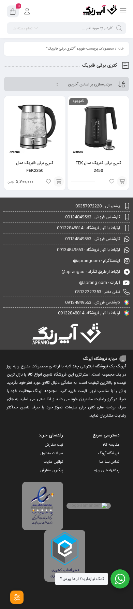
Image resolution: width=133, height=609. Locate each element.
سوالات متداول (52, 453)
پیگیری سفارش (51, 471)
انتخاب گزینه (59, 181)
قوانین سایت (53, 462)
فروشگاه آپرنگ (108, 453)
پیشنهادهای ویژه (106, 471)
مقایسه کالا (111, 445)
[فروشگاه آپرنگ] (100, 11)
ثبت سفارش (54, 445)
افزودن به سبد (122, 181)
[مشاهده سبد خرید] (13, 12)
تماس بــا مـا (109, 462)
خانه (121, 49)
